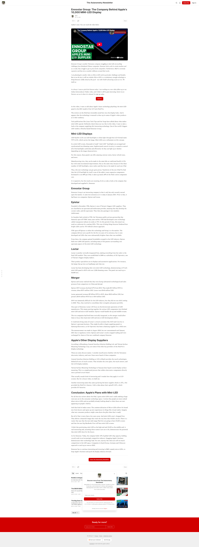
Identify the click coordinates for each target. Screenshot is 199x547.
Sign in (194, 3)
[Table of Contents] (2, 273)
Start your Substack (95, 540)
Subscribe (186, 3)
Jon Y (76, 15)
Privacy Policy (111, 504)
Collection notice (107, 536)
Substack (91, 543)
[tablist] (79, 473)
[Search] (176, 2)
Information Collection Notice (99, 504)
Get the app (107, 540)
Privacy (96, 536)
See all (74, 512)
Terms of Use (107, 502)
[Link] (69, 133)
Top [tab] (73, 473)
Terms (100, 536)
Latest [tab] (77, 473)
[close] (114, 473)
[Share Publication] (179, 2)
